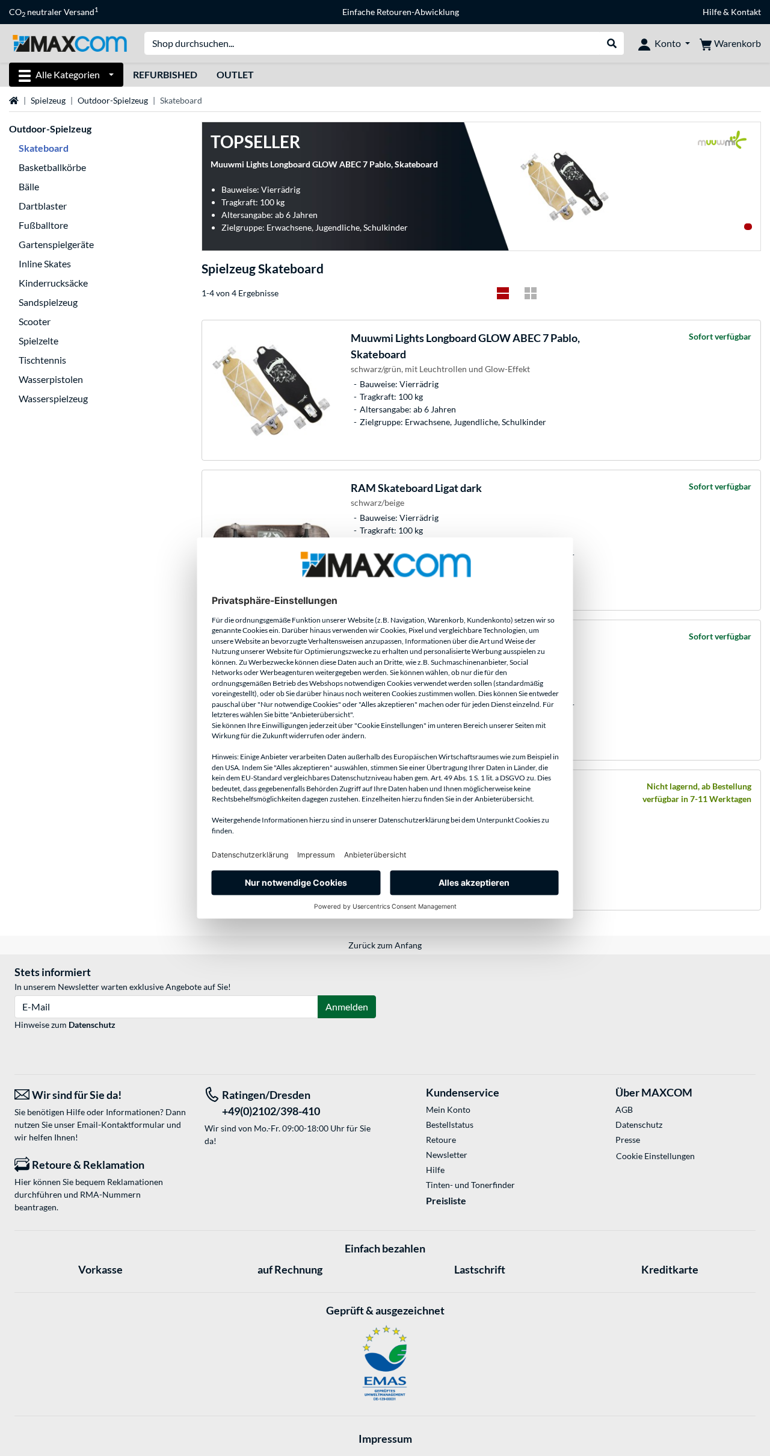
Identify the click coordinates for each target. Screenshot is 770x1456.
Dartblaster (43, 205)
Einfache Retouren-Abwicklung (400, 12)
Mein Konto (448, 1109)
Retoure (441, 1139)
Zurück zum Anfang (385, 945)
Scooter (35, 321)
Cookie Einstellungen (655, 1156)
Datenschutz (92, 1024)
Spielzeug (48, 100)
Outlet (235, 74)
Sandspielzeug (48, 302)
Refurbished (165, 74)
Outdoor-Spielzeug (113, 100)
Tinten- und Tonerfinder (470, 1185)
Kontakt (746, 12)
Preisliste (446, 1200)
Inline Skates (45, 263)
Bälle (29, 186)
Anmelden (346, 1006)
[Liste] (503, 293)
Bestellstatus (449, 1124)
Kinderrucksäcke (53, 282)
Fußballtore (43, 225)
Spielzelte (38, 340)
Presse (627, 1139)
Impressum (385, 1438)
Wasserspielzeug (53, 398)
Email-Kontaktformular (121, 1124)
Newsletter (446, 1155)
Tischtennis (42, 360)
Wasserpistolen (51, 379)
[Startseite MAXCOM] (69, 42)
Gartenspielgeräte (56, 244)
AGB (624, 1109)
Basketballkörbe (52, 167)
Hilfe (712, 12)
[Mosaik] (530, 293)
